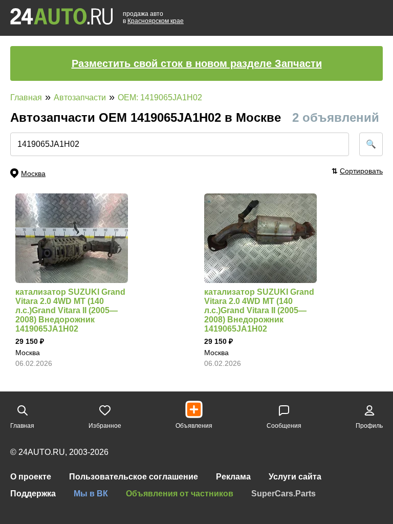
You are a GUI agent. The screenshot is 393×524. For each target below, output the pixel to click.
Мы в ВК (91, 493)
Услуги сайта (295, 476)
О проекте (30, 476)
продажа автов (153, 17)
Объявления (194, 425)
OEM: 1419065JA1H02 (160, 97)
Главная (26, 97)
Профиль (369, 425)
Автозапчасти (80, 97)
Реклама (233, 476)
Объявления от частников (179, 493)
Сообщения (284, 425)
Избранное (105, 425)
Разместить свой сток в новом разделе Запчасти (197, 63)
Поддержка (33, 493)
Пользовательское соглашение (133, 476)
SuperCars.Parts (283, 493)
